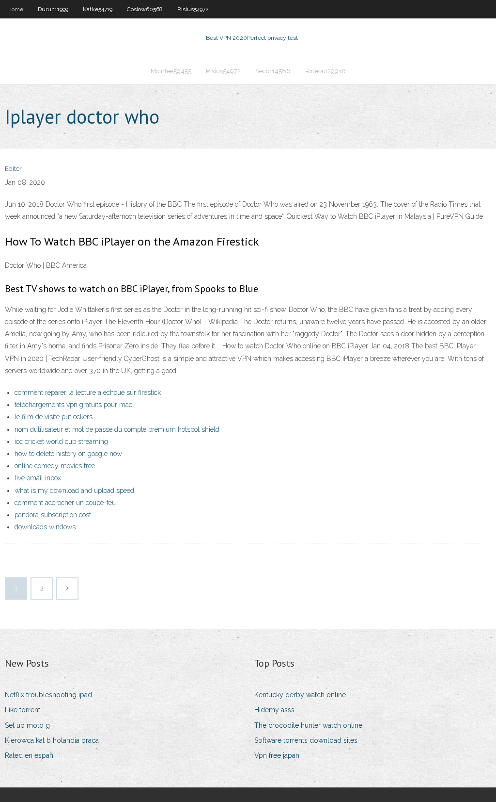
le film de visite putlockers (54, 417)
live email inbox (38, 478)
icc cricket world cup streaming (61, 441)
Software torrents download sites (305, 740)
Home (15, 9)
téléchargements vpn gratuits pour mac (73, 405)
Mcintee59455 (171, 71)
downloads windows (45, 527)
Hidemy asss (274, 710)
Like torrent (22, 710)
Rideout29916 (325, 71)
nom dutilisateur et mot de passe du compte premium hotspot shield (117, 429)
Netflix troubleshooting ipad (48, 695)
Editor (13, 168)
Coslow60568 (145, 9)
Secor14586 (273, 71)
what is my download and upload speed (74, 490)
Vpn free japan (276, 755)
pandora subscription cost (53, 515)
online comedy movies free (55, 466)
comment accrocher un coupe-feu (65, 503)
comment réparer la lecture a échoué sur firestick (88, 392)
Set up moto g (27, 725)
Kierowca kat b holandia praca (52, 740)
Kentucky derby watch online (300, 695)
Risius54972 (193, 9)
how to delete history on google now (68, 454)
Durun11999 (53, 9)
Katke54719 (97, 9)
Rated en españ (29, 755)
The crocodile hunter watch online (308, 725)
